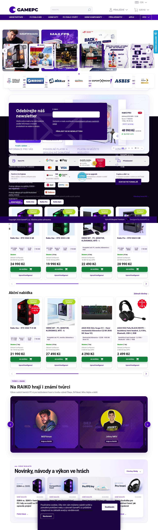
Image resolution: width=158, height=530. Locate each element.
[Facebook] (117, 173)
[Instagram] (122, 173)
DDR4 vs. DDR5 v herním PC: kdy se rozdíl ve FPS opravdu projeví (28, 503)
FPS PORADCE (93, 210)
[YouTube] (133, 173)
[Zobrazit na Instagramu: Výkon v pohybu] (142, 56)
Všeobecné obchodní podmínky (21, 182)
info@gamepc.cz (126, 159)
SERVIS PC (13, 155)
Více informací (86, 510)
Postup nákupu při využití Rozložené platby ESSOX (22, 194)
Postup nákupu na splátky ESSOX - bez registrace (22, 187)
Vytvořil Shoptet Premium (114, 219)
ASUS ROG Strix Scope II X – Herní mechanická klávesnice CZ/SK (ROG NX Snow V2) (97, 330)
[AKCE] (97, 311)
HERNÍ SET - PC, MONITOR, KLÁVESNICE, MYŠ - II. (57, 329)
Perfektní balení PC (16, 159)
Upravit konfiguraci (132, 275)
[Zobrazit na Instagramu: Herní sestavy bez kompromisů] (15, 56)
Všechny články (134, 471)
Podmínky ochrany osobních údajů (22, 178)
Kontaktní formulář (128, 182)
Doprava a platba (15, 163)
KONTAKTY (13, 199)
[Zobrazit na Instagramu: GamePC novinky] (41, 56)
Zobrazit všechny (141, 294)
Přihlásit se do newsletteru (69, 131)
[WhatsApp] (127, 173)
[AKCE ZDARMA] (61, 311)
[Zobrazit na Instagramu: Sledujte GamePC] (117, 56)
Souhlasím (109, 507)
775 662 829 (125, 164)
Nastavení (47, 516)
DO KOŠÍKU (23, 269)
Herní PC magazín (15, 203)
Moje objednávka (15, 175)
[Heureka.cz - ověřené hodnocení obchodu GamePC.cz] (82, 176)
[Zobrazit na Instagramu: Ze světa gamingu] (66, 56)
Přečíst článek (22, 514)
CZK (142, 2)
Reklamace (13, 171)
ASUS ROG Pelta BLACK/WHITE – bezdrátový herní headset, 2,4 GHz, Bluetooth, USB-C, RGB (131, 330)
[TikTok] (138, 173)
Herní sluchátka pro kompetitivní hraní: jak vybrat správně (125, 503)
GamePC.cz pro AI (79, 210)
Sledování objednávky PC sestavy (21, 167)
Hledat (89, 10)
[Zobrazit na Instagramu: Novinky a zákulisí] (91, 56)
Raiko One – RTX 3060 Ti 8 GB (23, 328)
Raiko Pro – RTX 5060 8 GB (128, 238)
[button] (4, 51)
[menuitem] (18, 17)
